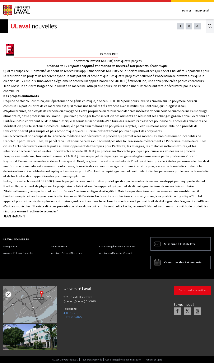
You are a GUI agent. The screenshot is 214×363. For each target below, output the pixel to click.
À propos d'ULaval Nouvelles (18, 253)
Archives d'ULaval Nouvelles (66, 253)
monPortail (202, 10)
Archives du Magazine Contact (115, 253)
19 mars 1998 (109, 54)
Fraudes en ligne (153, 359)
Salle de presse (59, 246)
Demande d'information (192, 290)
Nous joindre (10, 246)
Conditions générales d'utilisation (117, 246)
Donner (186, 10)
